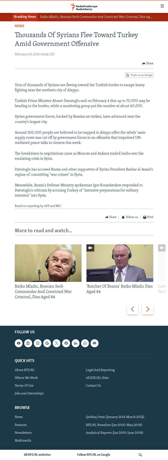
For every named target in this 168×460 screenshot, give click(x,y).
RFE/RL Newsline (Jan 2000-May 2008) (114, 425)
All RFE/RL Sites (97, 378)
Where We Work (26, 378)
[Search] (140, 455)
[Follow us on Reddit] (28, 343)
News (19, 26)
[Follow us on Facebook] (66, 343)
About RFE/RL (25, 370)
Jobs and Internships (29, 393)
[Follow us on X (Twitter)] (56, 343)
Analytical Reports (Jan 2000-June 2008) (114, 433)
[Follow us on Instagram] (38, 343)
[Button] (147, 63)
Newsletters (23, 433)
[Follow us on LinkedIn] (75, 343)
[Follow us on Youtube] (19, 343)
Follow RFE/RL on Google (93, 455)
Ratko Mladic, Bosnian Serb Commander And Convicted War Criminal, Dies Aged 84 (99, 17)
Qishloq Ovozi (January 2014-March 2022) (115, 417)
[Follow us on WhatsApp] (85, 343)
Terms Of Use (24, 386)
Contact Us (93, 386)
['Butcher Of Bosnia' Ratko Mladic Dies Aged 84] (119, 263)
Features (21, 425)
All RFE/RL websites (37, 455)
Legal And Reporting (100, 370)
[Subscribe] (94, 343)
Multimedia (23, 440)
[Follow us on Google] (47, 343)
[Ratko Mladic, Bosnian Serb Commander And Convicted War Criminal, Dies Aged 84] (48, 263)
